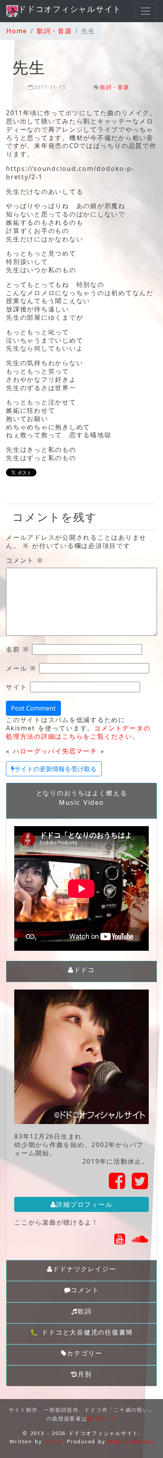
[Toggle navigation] (146, 11)
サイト (16, 687)
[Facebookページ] (117, 1185)
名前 (17, 649)
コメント (24, 560)
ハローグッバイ (37, 751)
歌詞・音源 (114, 87)
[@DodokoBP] (140, 1185)
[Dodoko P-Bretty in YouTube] (120, 1241)
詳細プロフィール (84, 1204)
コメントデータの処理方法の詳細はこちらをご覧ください (78, 732)
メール (21, 668)
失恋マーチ (79, 751)
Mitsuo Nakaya (131, 1441)
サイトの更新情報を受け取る (55, 768)
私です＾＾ (102, 1418)
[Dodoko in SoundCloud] (140, 1241)
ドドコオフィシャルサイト (69, 9)
